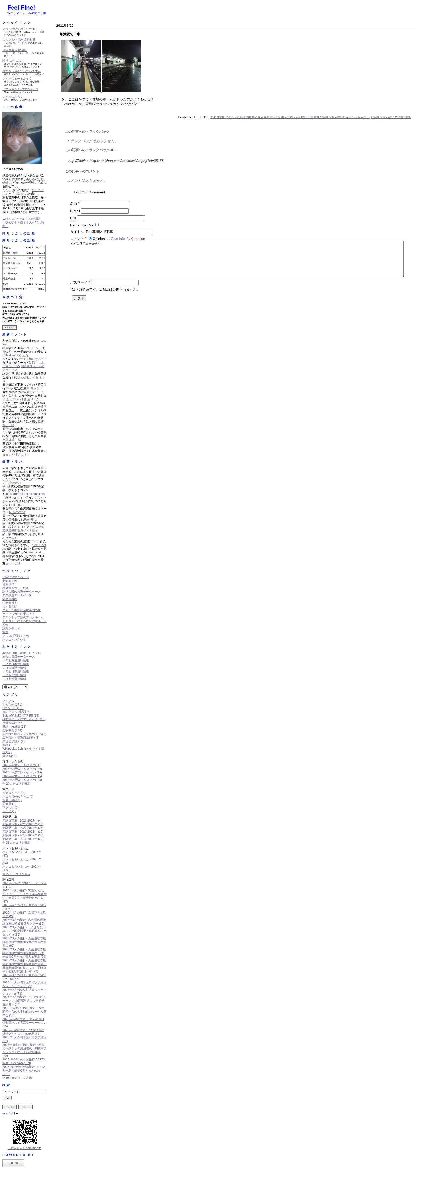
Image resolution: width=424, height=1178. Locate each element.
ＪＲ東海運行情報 (14, 667)
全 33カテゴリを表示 (16, 842)
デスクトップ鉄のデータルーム (23, 617)
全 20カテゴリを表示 (16, 783)
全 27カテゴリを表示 (16, 874)
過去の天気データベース (18, 656)
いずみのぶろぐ (12, 96)
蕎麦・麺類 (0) (12, 800)
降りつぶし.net (12, 60)
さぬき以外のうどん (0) (17, 796)
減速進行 (8, 584)
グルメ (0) (9, 811)
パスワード (80, 282)
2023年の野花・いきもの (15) (22, 776)
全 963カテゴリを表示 (17, 1077)
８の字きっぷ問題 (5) (16, 711)
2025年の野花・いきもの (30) (22, 768)
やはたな (23, 355)
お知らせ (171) (12, 704)
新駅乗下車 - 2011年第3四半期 (391, 117)
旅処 (5, 632)
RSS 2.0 (9, 327)
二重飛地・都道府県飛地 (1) (20, 737)
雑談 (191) (9, 745)
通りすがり (34, 399)
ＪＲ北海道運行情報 (15, 660)
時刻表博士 (9, 602)
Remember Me (81, 225)
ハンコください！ (14, 639)
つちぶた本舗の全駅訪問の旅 (21, 610)
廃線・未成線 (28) (14, 726)
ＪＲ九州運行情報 (14, 678)
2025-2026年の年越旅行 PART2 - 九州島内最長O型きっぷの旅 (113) (24, 1070)
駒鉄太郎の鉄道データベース (21, 591)
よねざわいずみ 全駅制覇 (19, 39)
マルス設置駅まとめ (15, 635)
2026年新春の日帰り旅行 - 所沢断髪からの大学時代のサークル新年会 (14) (24, 1012)
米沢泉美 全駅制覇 (14, 50)
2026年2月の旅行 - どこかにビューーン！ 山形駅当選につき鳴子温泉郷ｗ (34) (24, 1000)
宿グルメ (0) (10, 807)
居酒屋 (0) (9, 803)
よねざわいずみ (28, 377)
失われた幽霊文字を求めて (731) (24, 734)
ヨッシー (36, 388)
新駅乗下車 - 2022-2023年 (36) (22, 827)
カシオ (26, 454)
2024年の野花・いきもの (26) (22, 772)
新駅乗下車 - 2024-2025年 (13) (22, 824)
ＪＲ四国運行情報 (14, 675)
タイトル (77, 232)
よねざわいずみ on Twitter (19, 28)
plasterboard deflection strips (25, 493)
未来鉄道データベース (17, 595)
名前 (75, 204)
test (38, 340)
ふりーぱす (9, 537)
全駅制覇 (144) (12, 730)
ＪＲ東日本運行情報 (15, 664)
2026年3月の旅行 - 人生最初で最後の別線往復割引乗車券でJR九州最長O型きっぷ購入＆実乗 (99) (24, 953)
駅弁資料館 (9, 599)
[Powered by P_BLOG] (13, 1166)
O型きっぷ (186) (13, 708)
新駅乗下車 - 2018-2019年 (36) (22, 835)
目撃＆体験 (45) (12, 722)
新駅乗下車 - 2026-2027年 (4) (22, 820)
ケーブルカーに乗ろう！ (18, 613)
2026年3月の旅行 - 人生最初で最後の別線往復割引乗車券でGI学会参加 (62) (24, 942)
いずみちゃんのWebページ (20, 89)
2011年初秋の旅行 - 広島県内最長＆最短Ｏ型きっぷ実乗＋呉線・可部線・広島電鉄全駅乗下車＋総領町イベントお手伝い (290, 117)
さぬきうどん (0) (13, 792)
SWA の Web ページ (15, 577)
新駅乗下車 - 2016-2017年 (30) (22, 839)
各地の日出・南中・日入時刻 (21, 653)
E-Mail (75, 211)
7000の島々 (14, 482)
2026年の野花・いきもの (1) (21, 765)
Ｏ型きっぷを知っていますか (21, 71)
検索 (6, 1085)
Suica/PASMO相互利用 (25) (20, 715)
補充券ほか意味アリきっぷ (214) (24, 719)
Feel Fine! (21, 7)
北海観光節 (9, 580)
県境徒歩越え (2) (13, 741)
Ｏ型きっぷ (21, 193)
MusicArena (17, 512)
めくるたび (9, 606)
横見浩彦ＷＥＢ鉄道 (15, 588)
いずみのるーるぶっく (17, 78)
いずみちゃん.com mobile (24, 1148)
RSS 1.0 (9, 1106)
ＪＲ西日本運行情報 (15, 671)
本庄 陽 (8, 425)
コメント (78, 239)
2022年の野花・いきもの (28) (22, 779)
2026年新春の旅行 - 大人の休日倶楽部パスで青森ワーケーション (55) (24, 1023)
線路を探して (11, 628)
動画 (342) (9, 755)
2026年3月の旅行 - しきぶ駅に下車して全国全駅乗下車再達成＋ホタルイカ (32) (24, 931)
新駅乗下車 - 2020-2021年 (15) (22, 831)
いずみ (16, 454)
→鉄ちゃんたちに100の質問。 (22, 218)
